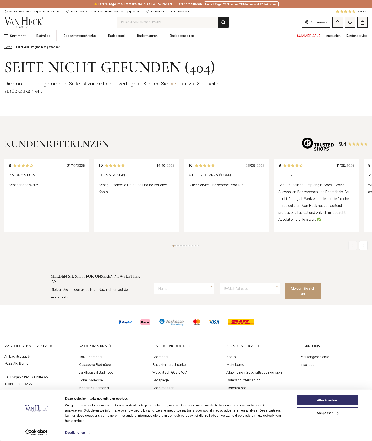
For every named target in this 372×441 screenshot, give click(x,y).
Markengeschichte (315, 357)
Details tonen (75, 432)
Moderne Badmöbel (93, 388)
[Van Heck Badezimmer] (23, 22)
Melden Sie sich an (303, 291)
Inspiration (333, 36)
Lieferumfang (236, 388)
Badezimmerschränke (80, 36)
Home (8, 47)
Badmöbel (43, 36)
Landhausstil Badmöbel (96, 372)
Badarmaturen (147, 36)
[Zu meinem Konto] (337, 22)
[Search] (223, 22)
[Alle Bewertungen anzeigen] (318, 144)
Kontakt (232, 357)
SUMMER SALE (308, 36)
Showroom (319, 22)
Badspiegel (116, 36)
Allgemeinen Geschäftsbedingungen (254, 372)
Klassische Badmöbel (95, 364)
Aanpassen (325, 413)
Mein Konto (235, 364)
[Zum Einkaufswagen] (362, 22)
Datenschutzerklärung (243, 380)
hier (173, 83)
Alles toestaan (327, 400)
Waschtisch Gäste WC (169, 372)
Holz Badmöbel (90, 357)
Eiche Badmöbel (91, 380)
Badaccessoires (182, 36)
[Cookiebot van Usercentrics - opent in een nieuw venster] (36, 432)
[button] (173, 246)
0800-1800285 (20, 384)
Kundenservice (357, 36)
